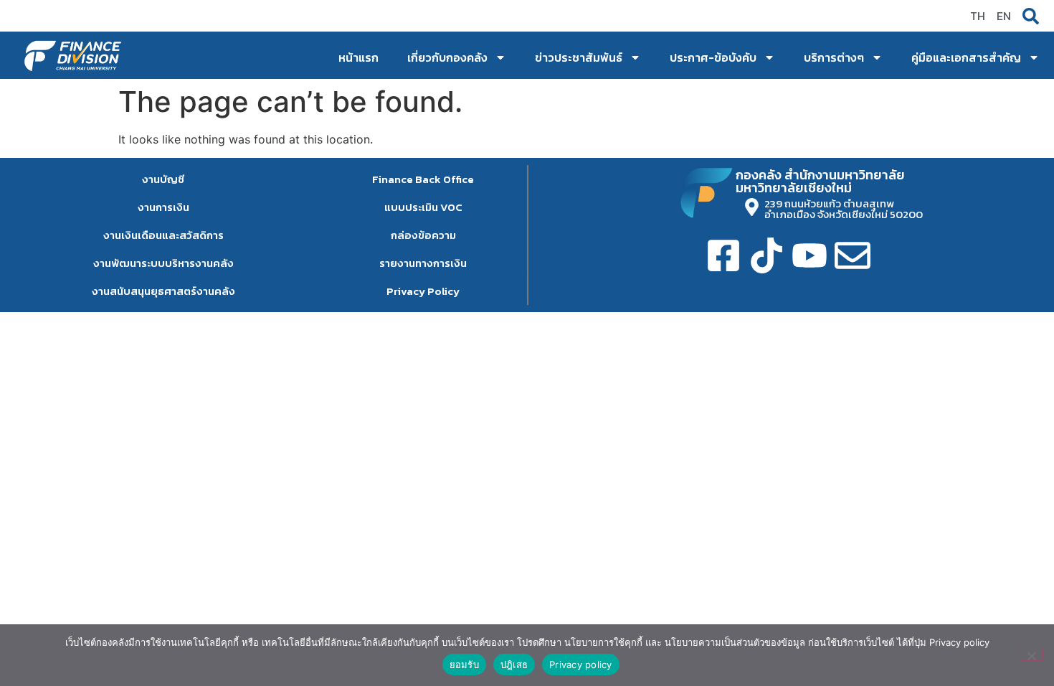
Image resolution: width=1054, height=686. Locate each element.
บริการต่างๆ (834, 57)
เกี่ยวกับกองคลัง (447, 57)
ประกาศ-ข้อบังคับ (713, 57)
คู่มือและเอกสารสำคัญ (966, 57)
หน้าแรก (358, 57)
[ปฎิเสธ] (1031, 654)
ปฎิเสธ (514, 664)
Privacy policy (580, 664)
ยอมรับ (464, 664)
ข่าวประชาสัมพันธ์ (578, 57)
